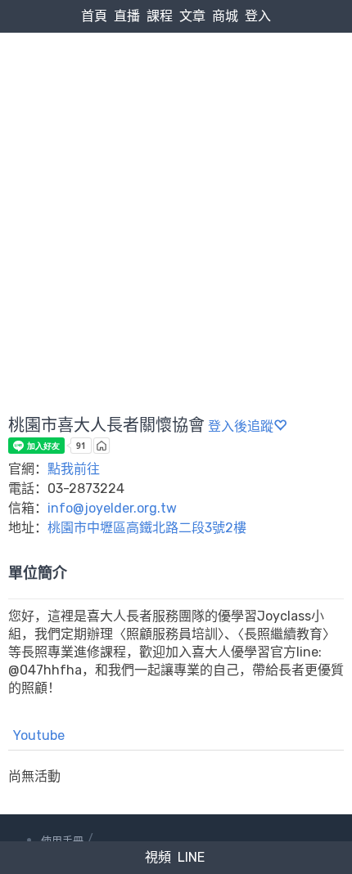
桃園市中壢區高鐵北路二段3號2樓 (146, 528)
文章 (192, 16)
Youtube (39, 735)
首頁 (94, 16)
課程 (160, 16)
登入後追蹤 (240, 426)
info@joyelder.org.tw (112, 508)
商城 (225, 16)
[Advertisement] (176, 185)
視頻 (158, 857)
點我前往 (73, 469)
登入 (258, 16)
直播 (127, 16)
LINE (191, 857)
